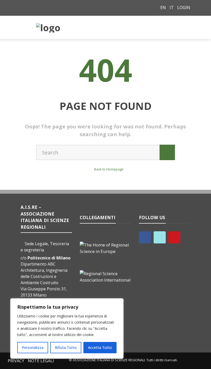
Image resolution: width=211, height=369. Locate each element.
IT (172, 7)
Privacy (16, 361)
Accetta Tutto (100, 347)
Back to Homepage (109, 169)
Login (183, 7)
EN (163, 7)
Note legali (41, 361)
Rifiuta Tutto (66, 347)
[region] (67, 328)
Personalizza (32, 347)
